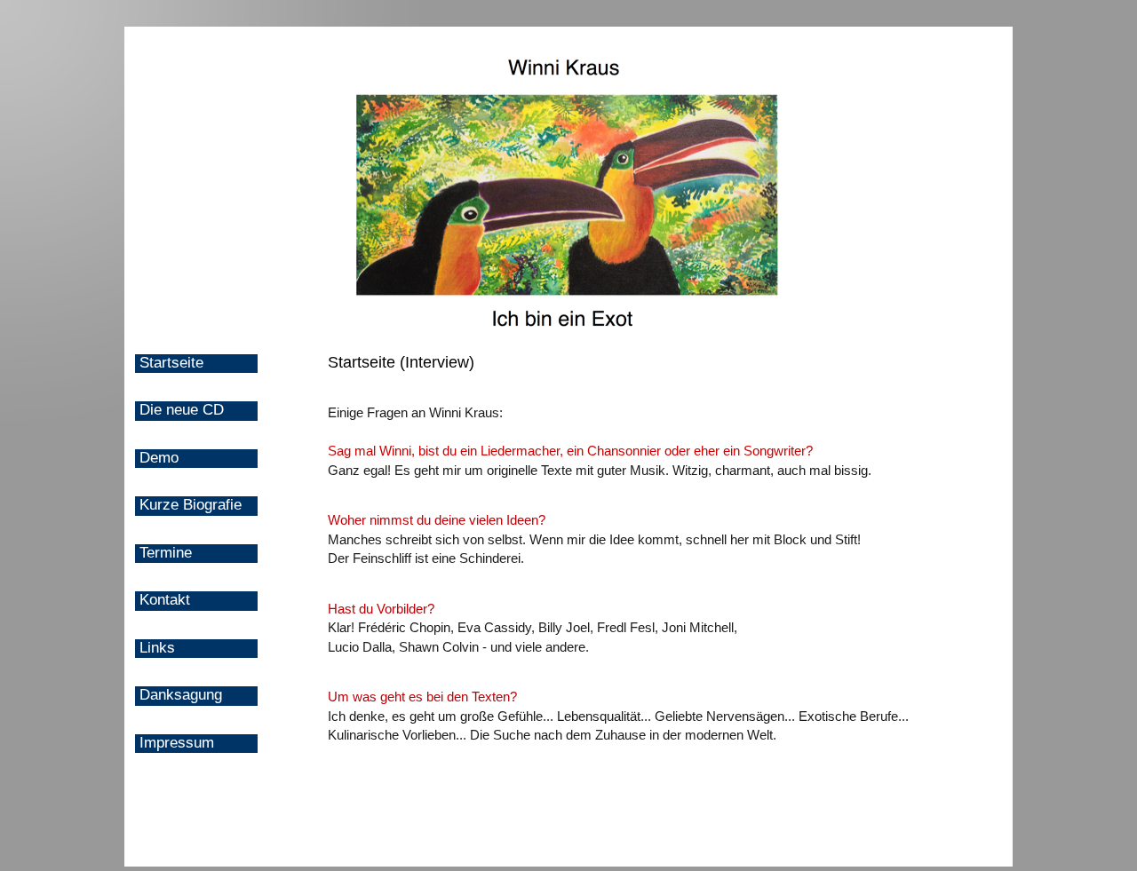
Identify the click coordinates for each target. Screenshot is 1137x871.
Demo (159, 457)
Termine (165, 552)
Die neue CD (181, 409)
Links (157, 647)
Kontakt (164, 599)
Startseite (171, 362)
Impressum (176, 742)
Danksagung (180, 694)
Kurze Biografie (190, 504)
